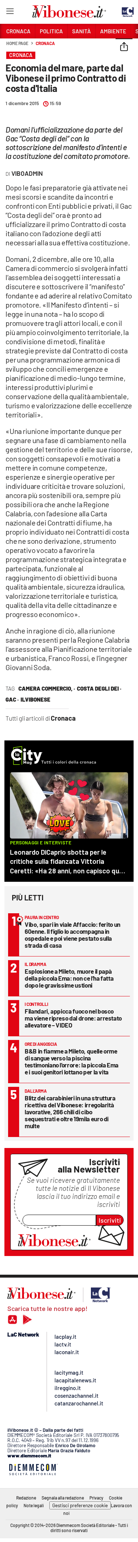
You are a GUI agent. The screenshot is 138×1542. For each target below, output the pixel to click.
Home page (17, 43)
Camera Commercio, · (46, 688)
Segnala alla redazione (63, 1497)
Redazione (26, 1497)
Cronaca (45, 43)
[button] (124, 47)
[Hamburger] (10, 12)
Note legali (34, 1505)
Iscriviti (110, 1220)
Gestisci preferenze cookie (80, 1505)
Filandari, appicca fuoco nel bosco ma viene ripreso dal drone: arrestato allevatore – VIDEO (73, 1018)
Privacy (96, 1497)
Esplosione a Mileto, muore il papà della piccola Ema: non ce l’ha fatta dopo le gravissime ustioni (69, 978)
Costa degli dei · (99, 688)
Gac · (12, 699)
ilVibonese (35, 699)
